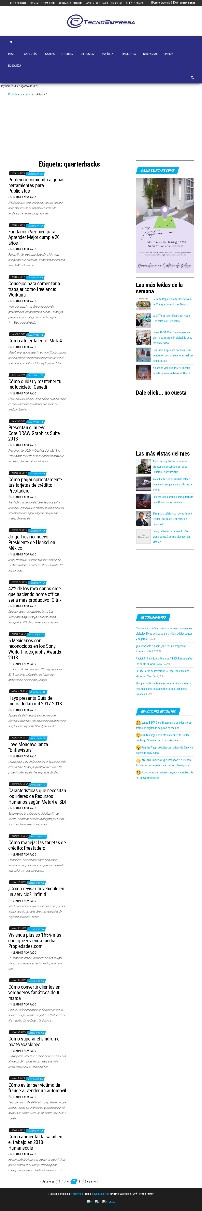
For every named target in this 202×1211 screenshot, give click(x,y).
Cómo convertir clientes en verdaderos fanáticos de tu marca (34, 992)
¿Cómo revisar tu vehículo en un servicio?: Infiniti (36, 891)
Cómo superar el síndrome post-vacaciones (34, 1041)
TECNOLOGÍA (29, 54)
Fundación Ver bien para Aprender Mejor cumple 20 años (34, 237)
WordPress (76, 1194)
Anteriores (48, 1181)
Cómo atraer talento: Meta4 (35, 341)
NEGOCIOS (87, 54)
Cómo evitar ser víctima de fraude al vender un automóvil (37, 1088)
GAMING (50, 54)
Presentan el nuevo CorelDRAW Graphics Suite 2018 (34, 433)
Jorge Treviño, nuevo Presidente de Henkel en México (31, 542)
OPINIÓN (169, 54)
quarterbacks (27, 94)
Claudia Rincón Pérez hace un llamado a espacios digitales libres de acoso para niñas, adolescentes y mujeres (164, 633)
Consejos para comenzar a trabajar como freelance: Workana (34, 289)
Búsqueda (14, 65)
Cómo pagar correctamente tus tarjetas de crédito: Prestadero (35, 485)
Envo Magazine (100, 1194)
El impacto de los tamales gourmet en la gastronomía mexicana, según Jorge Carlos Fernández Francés (165, 689)
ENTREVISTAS (150, 54)
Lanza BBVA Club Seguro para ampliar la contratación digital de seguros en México (173, 338)
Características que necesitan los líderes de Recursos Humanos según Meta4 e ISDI (37, 796)
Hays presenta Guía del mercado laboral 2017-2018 (35, 701)
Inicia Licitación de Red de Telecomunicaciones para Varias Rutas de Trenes (173, 484)
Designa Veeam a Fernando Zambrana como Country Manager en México (171, 537)
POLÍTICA (108, 54)
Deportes (67, 54)
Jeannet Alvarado (24, 197)
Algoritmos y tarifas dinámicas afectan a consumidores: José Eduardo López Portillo (170, 467)
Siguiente (90, 1181)
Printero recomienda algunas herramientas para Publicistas (36, 185)
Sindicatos (129, 54)
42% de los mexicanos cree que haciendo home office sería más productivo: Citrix (34, 594)
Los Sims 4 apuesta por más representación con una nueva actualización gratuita (173, 355)
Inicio (11, 54)
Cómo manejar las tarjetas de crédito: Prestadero (37, 845)
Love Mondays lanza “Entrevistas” (28, 747)
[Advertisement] (101, 126)
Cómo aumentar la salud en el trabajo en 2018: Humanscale (35, 1142)
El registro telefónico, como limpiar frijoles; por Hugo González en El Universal (173, 519)
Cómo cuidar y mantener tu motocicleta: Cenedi (34, 384)
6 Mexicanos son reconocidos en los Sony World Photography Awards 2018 (34, 649)
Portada (12, 94)
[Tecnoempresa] (10, 42)
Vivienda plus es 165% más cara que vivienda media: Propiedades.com (34, 940)
